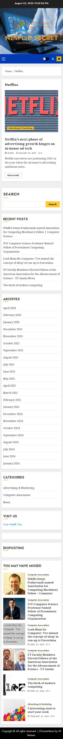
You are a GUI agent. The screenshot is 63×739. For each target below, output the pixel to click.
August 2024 (10, 442)
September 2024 (13, 435)
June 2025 (9, 371)
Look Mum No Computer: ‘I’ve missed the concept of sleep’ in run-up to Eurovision (43, 635)
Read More (13, 175)
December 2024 (12, 414)
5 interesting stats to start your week (41, 710)
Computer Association (16, 495)
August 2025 (10, 357)
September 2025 (13, 350)
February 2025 (12, 400)
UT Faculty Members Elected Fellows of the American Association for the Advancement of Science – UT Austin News (31, 274)
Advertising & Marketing (20, 128)
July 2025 (9, 364)
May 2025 (9, 378)
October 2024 (11, 428)
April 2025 (9, 385)
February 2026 (12, 315)
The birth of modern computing (22, 285)
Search (11, 194)
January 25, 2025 (27, 153)
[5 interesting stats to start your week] (14, 710)
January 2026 (11, 322)
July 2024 (9, 449)
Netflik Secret (31, 38)
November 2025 (13, 336)
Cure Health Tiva (12, 524)
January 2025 (11, 407)
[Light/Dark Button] (46, 58)
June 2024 (9, 456)
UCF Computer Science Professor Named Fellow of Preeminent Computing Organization (28, 247)
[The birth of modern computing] (14, 685)
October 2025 (11, 343)
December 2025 (12, 329)
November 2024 (13, 421)
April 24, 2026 (37, 644)
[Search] (53, 59)
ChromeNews (46, 731)
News (6, 502)
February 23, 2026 (39, 716)
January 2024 (11, 463)
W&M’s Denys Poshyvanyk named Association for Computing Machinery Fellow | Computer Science (31, 232)
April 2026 (9, 308)
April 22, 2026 (37, 691)
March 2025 (10, 393)
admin (10, 153)
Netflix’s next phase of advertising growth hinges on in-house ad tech (30, 144)
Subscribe (59, 58)
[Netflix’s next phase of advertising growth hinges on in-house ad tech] (31, 111)
